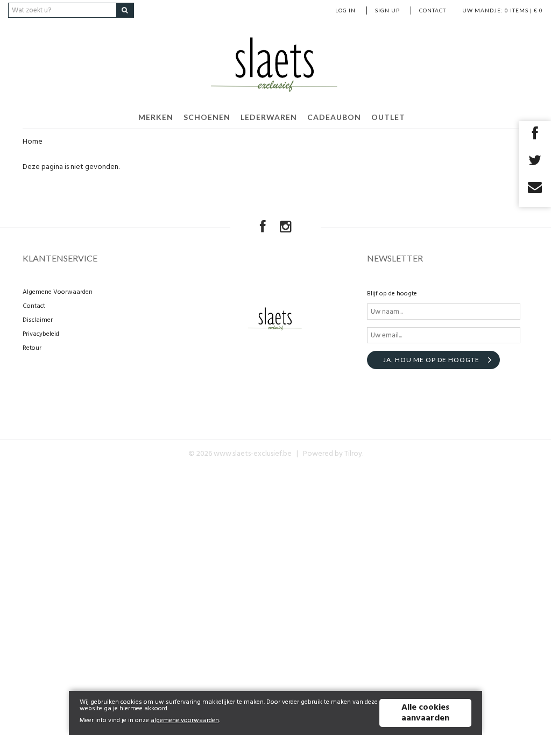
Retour (32, 348)
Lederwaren (269, 117)
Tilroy (353, 454)
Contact (432, 10)
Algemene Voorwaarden (58, 292)
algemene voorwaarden (185, 720)
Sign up (387, 10)
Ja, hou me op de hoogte (431, 360)
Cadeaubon (334, 117)
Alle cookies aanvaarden (425, 713)
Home (33, 142)
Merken (155, 117)
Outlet (388, 117)
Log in (345, 10)
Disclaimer (38, 320)
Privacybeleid (41, 334)
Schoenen (206, 117)
